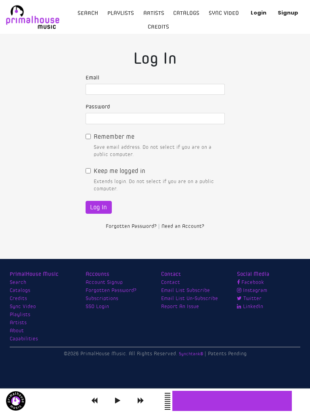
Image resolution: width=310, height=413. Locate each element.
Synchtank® (192, 354)
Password (98, 107)
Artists (153, 13)
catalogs (186, 13)
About (17, 330)
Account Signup (104, 282)
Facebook (252, 282)
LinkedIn (252, 306)
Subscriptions (102, 298)
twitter (252, 298)
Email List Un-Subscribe (189, 298)
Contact (170, 282)
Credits (158, 27)
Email (92, 78)
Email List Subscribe (185, 290)
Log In (98, 207)
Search (88, 13)
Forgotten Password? (131, 226)
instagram (254, 290)
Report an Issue (180, 306)
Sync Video (224, 13)
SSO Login (97, 306)
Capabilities (24, 338)
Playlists (120, 13)
